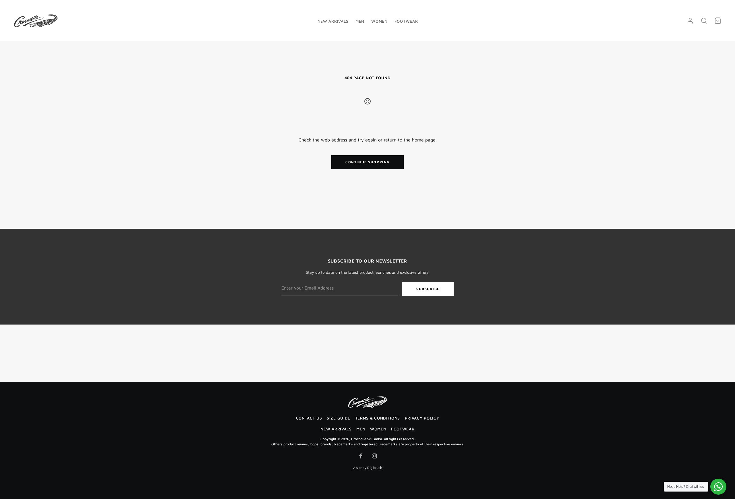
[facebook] (361, 456)
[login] (690, 21)
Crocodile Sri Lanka (366, 439)
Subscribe (428, 289)
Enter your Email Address (304, 278)
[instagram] (374, 456)
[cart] (718, 21)
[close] (704, 21)
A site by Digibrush (367, 467)
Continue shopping (367, 162)
